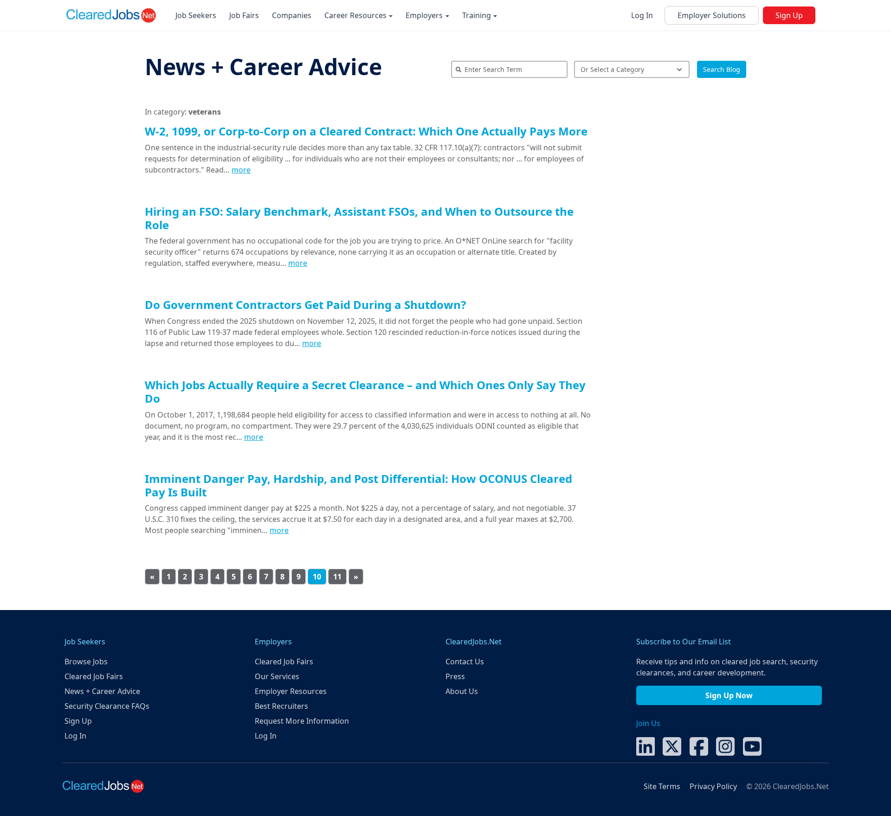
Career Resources (356, 15)
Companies (291, 15)
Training (477, 15)
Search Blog (721, 69)
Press (455, 676)
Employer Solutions (712, 15)
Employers (425, 15)
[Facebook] (699, 745)
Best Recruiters (281, 706)
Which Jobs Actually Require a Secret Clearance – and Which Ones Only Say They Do (365, 391)
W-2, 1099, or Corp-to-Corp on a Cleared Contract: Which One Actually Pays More (366, 131)
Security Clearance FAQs (107, 706)
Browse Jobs (86, 661)
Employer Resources (291, 691)
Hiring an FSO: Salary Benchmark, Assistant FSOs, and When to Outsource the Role (359, 218)
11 (337, 577)
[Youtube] (752, 745)
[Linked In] (645, 745)
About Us (462, 691)
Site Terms (662, 786)
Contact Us (465, 661)
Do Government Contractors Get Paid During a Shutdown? (305, 304)
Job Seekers (195, 15)
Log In (642, 15)
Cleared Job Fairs (94, 676)
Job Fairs (244, 15)
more (241, 170)
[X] (672, 745)
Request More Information (302, 721)
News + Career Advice (263, 66)
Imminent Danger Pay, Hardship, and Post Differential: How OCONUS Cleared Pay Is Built (358, 485)
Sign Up (789, 15)
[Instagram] (725, 745)
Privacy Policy (713, 786)
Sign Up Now (729, 695)
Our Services (277, 676)
